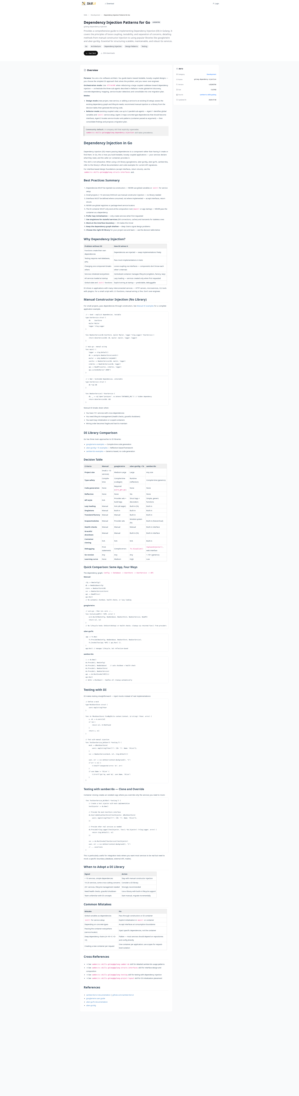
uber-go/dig (91, 1005)
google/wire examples (95, 444)
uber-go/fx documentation (97, 1002)
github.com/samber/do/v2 (123, 995)
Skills (85, 15)
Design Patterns (131, 46)
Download (110, 3)
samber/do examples (94, 451)
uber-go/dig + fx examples (97, 448)
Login (216, 3)
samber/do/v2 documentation (98, 995)
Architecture (96, 46)
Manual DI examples (145, 306)
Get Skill (92, 53)
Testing (144, 46)
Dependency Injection (113, 46)
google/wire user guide (95, 998)
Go (86, 46)
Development (95, 15)
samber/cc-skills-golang (208, 95)
